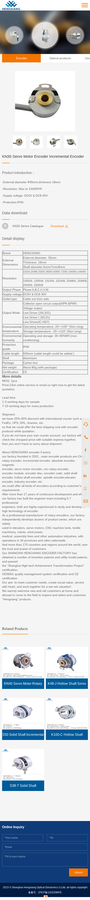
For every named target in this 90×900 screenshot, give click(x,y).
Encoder (21, 58)
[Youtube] (85, 462)
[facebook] (85, 450)
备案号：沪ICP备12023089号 (45, 892)
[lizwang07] (85, 475)
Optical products (60, 58)
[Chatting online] (85, 424)
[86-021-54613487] (85, 437)
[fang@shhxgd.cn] (85, 501)
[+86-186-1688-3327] (85, 488)
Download (57, 226)
